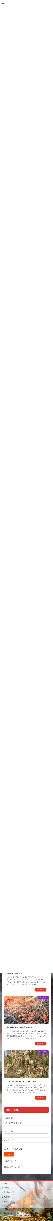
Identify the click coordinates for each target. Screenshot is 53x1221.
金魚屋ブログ (7, 1201)
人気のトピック (10, 1161)
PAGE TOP (49, 1182)
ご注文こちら (10, 1118)
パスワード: (8, 1140)
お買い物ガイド (8, 1192)
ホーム (4, 1183)
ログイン (9, 1154)
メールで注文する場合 (13, 1123)
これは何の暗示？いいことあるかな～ (21, 1081)
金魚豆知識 (6, 1197)
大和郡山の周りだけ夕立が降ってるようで (23, 1027)
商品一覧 (5, 1188)
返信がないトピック (12, 1167)
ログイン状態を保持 (14, 1149)
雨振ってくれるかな (14, 973)
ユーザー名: (8, 1131)
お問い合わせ (7, 1206)
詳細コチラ (41, 990)
